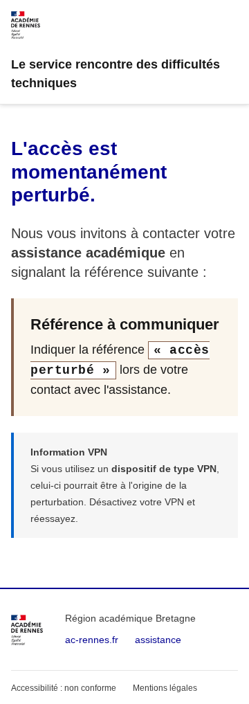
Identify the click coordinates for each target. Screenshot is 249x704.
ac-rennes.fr (91, 639)
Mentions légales (165, 688)
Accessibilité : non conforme (63, 688)
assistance (158, 639)
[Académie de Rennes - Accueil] (27, 630)
